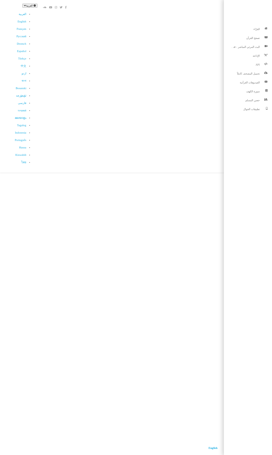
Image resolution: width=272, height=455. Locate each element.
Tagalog (21, 125)
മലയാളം (20, 117)
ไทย (23, 162)
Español (21, 51)
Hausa (22, 147)
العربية (22, 14)
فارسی (22, 103)
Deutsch (21, 43)
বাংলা (24, 80)
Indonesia (20, 132)
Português (20, 140)
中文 (23, 65)
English (22, 21)
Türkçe (22, 58)
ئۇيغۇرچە (21, 95)
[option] (22, 14)
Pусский (21, 36)
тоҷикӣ (22, 110)
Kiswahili (20, 154)
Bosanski (21, 88)
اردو (24, 73)
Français (21, 28)
